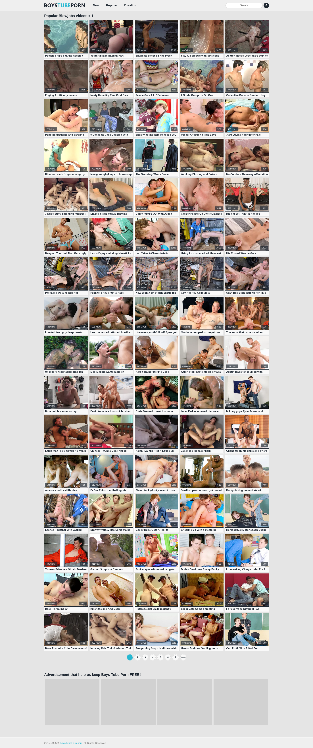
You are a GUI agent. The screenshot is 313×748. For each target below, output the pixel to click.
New (96, 5)
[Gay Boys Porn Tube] (65, 5)
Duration (130, 5)
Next (183, 657)
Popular (111, 5)
